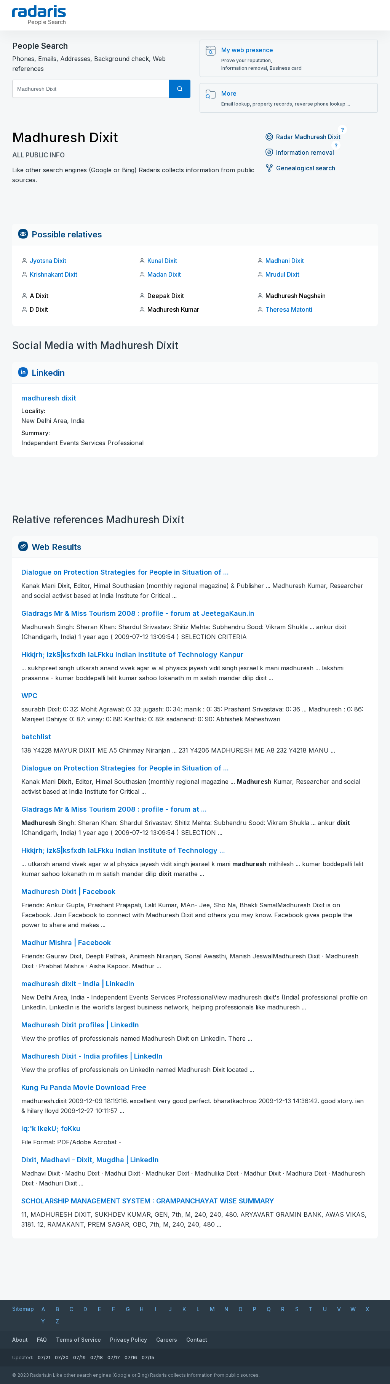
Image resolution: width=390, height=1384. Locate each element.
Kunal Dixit (162, 260)
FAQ (42, 1339)
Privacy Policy (128, 1339)
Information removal (305, 152)
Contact (196, 1339)
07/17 (113, 1357)
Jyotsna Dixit (48, 260)
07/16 (131, 1357)
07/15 (148, 1357)
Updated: (22, 1357)
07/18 (96, 1357)
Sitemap (23, 1309)
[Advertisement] (195, 206)
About (20, 1339)
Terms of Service (78, 1339)
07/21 (44, 1357)
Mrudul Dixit (282, 274)
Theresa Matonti (288, 309)
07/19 (79, 1357)
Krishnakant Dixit (53, 274)
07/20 (62, 1357)
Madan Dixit (164, 274)
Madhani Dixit (284, 260)
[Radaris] (39, 11)
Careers (166, 1339)
